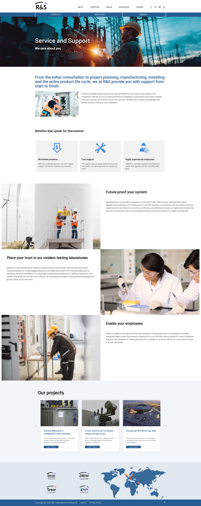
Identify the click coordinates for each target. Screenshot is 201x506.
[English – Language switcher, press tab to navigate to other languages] (155, 7)
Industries (100, 14)
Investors (95, 7)
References (124, 7)
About (80, 7)
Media (109, 7)
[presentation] (36, 425)
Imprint (83, 503)
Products (56, 14)
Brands (143, 14)
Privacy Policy (95, 503)
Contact (140, 7)
